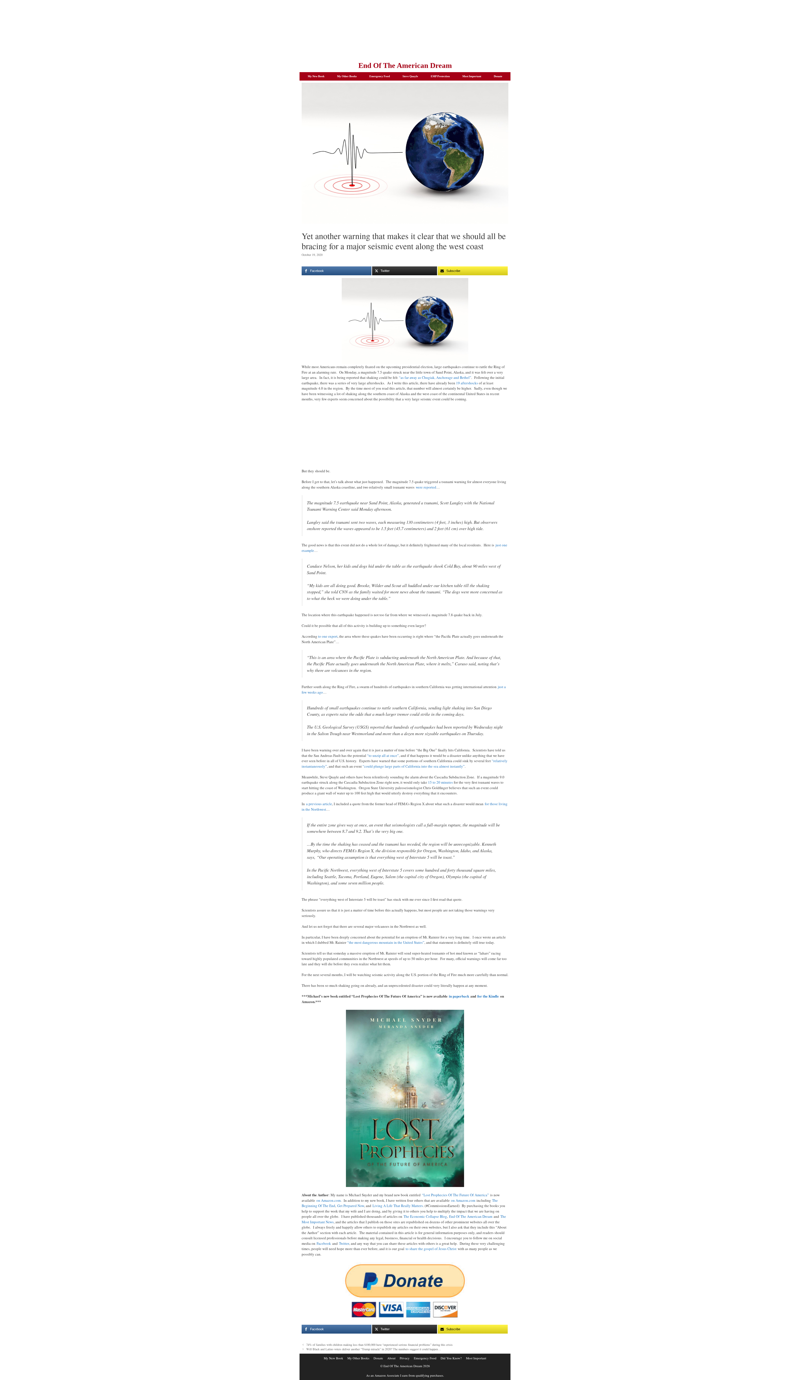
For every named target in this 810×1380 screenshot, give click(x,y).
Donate (498, 76)
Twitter (344, 1243)
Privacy (405, 1358)
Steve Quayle (410, 76)
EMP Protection (440, 76)
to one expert (328, 636)
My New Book (316, 76)
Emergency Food (379, 76)
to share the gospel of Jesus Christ (431, 1248)
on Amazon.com (328, 1200)
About (391, 1358)
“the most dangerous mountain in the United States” (385, 942)
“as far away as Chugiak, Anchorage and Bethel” (435, 377)
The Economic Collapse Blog (425, 1216)
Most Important (471, 76)
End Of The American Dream (405, 65)
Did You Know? (451, 1358)
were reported (426, 487)
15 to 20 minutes (440, 782)
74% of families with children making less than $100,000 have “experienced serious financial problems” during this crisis (379, 1345)
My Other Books (347, 76)
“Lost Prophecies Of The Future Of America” (455, 1194)
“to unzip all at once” (383, 755)
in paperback (459, 996)
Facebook (324, 1243)
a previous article (319, 803)
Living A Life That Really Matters (398, 1205)
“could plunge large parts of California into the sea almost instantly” (414, 766)
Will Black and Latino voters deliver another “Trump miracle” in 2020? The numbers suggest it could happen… (373, 1349)
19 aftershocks (467, 383)
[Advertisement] (405, 29)
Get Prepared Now (350, 1205)
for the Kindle (488, 996)
